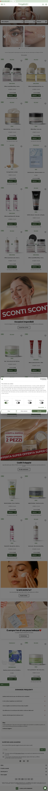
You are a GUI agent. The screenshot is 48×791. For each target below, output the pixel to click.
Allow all (39, 411)
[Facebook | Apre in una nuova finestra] (20, 762)
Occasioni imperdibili (24, 322)
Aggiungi (10, 95)
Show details (41, 407)
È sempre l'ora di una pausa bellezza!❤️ (24, 630)
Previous (4, 36)
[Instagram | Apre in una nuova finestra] (27, 762)
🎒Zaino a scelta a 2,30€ (5, 1)
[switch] (18, 403)
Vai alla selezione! (23, 469)
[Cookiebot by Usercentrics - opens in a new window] (41, 379)
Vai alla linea (23, 636)
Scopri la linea (24, 595)
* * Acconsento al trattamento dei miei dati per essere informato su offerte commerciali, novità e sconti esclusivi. (22, 757)
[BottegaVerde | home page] (23, 4)
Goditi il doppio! (24, 463)
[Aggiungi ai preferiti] (21, 61)
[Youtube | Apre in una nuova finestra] (24, 762)
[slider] (10, 92)
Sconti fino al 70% (23, 327)
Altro (2, 684)
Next (43, 36)
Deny (9, 411)
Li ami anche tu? (24, 590)
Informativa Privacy (19, 753)
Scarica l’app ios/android (26, 788)
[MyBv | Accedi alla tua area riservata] (43, 4)
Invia (42, 749)
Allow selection (24, 411)
